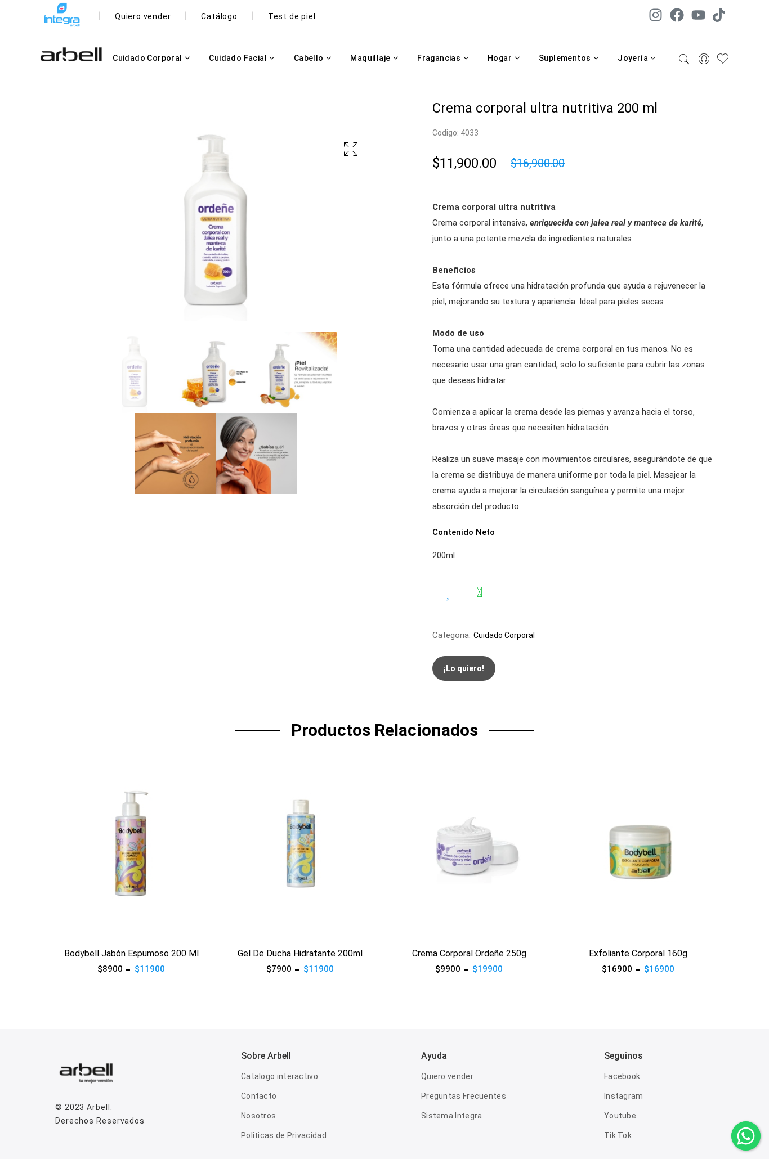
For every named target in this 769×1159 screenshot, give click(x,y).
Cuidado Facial (239, 57)
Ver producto (80, 927)
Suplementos (566, 57)
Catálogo (219, 16)
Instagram (623, 1095)
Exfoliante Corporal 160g (638, 953)
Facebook (622, 1076)
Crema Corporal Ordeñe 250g (469, 953)
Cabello (309, 57)
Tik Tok (618, 1135)
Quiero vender (143, 16)
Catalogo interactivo (279, 1076)
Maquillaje (371, 57)
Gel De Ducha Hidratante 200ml (300, 953)
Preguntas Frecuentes (463, 1095)
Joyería (634, 57)
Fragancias (439, 57)
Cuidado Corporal (148, 57)
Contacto (258, 1095)
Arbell (98, 1107)
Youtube (620, 1115)
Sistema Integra (451, 1115)
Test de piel (292, 16)
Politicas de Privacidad (284, 1135)
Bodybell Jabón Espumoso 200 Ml (131, 953)
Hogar (500, 57)
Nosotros (258, 1115)
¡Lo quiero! (464, 668)
